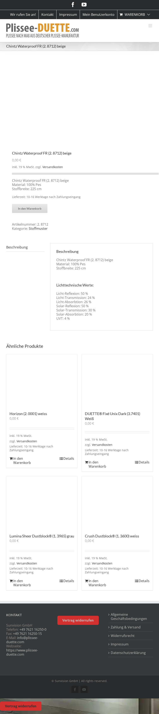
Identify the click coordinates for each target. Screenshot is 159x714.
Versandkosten (52, 167)
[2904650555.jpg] (79, 101)
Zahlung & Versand (126, 627)
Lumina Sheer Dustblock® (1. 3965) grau (42, 536)
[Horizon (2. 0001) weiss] (41, 380)
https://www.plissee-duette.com (22, 652)
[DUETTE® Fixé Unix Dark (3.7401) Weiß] (117, 380)
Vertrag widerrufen (78, 620)
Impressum (120, 644)
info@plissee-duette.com (22, 639)
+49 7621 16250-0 (32, 629)
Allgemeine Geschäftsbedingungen (129, 616)
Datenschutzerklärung (128, 653)
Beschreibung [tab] (17, 247)
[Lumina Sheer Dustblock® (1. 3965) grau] (41, 502)
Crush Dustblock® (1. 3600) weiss (112, 536)
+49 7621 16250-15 (27, 633)
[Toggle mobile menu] (150, 25)
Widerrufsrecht (123, 636)
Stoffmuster (38, 228)
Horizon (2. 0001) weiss (28, 413)
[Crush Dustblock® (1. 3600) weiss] (117, 502)
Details (68, 458)
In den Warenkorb (29, 208)
